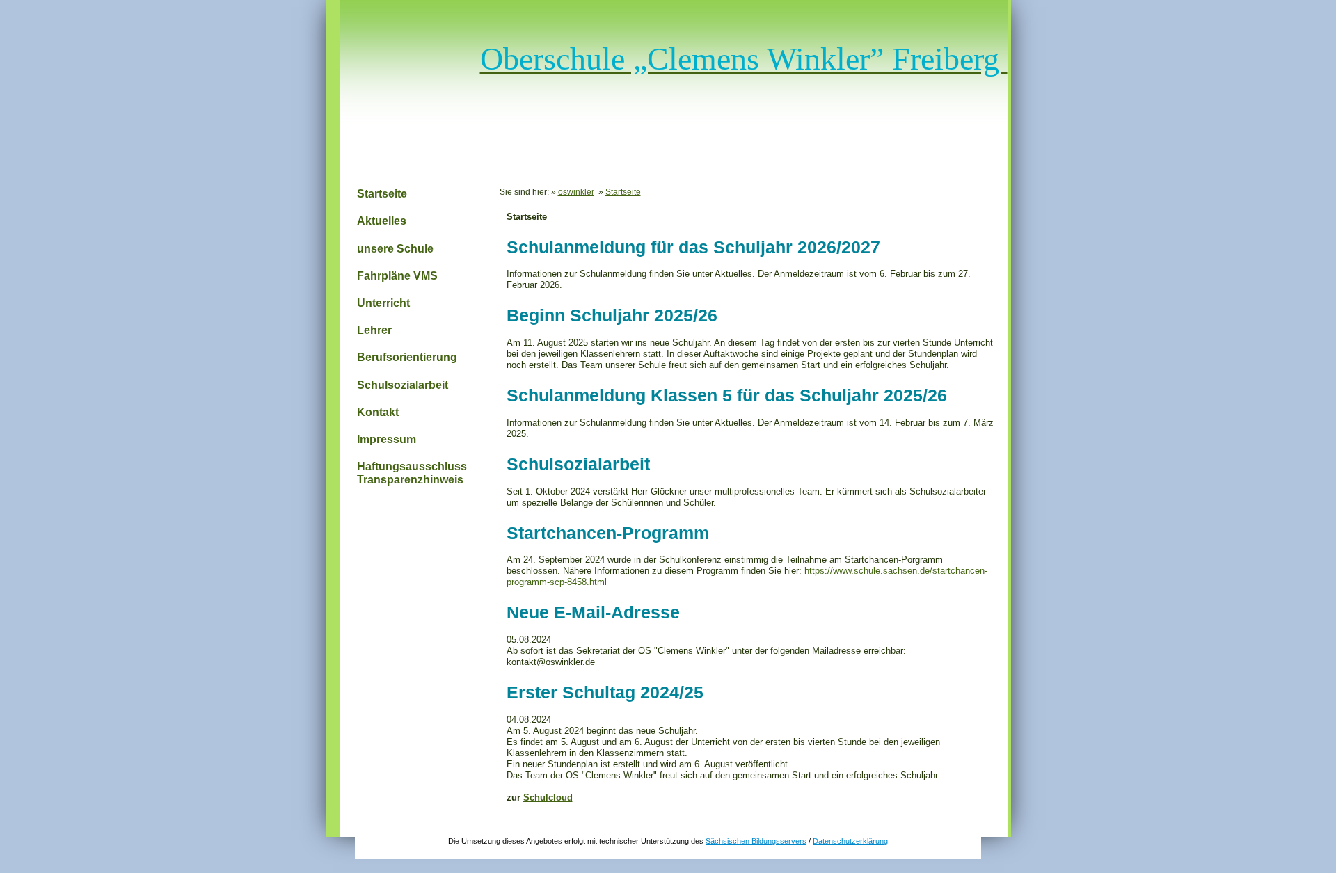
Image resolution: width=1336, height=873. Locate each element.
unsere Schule (395, 249)
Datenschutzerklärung (850, 841)
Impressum (386, 439)
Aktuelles (381, 221)
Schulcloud (548, 797)
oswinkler (576, 191)
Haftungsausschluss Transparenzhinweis (412, 473)
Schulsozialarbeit (402, 385)
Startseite (382, 194)
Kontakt (378, 412)
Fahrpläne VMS (397, 276)
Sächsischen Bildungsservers (756, 841)
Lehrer (374, 330)
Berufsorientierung (407, 357)
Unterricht (383, 303)
